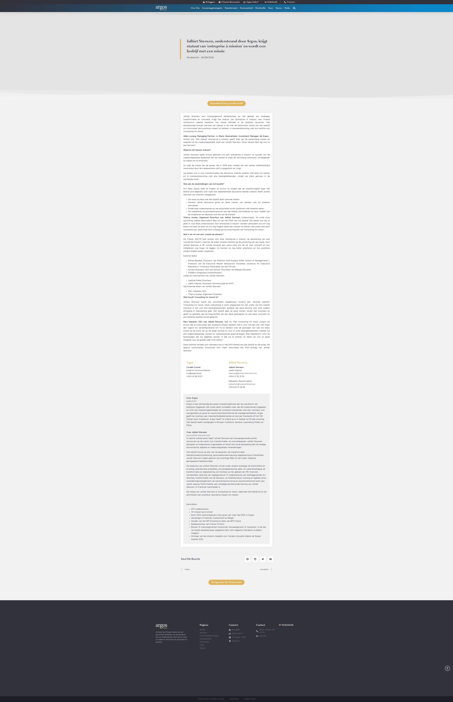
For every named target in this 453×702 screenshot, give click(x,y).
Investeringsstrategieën (212, 8)
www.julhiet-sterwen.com (198, 435)
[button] (294, 8)
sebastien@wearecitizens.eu (242, 384)
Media (287, 8)
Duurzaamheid (246, 8)
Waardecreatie (231, 8)
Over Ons (195, 8)
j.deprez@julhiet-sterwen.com (243, 373)
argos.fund (191, 401)
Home (157, 14)
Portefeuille (260, 8)
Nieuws (279, 8)
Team (270, 8)
